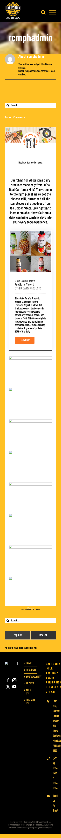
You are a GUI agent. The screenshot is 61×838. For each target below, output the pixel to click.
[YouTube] (14, 687)
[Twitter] (8, 687)
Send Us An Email (53, 803)
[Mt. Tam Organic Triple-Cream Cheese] (30, 401)
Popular (18, 635)
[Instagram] (14, 680)
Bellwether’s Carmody (30, 556)
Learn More (25, 340)
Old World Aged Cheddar (30, 461)
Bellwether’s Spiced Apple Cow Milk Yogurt (30, 585)
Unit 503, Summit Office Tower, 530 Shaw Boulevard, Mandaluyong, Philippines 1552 (53, 726)
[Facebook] (8, 680)
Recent (43, 635)
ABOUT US (29, 692)
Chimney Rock (30, 367)
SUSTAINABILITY (30, 676)
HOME (28, 663)
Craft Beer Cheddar (30, 430)
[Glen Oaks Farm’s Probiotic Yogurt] (30, 251)
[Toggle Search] (43, 12)
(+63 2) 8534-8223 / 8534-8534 (53, 773)
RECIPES (30, 683)
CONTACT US (30, 702)
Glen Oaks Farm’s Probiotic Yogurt (30, 246)
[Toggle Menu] (52, 12)
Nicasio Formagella (30, 493)
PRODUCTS (30, 670)
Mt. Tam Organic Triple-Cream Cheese (30, 396)
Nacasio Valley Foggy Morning (30, 524)
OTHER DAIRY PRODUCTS (28, 288)
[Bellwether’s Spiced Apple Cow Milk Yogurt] (30, 590)
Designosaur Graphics (43, 827)
